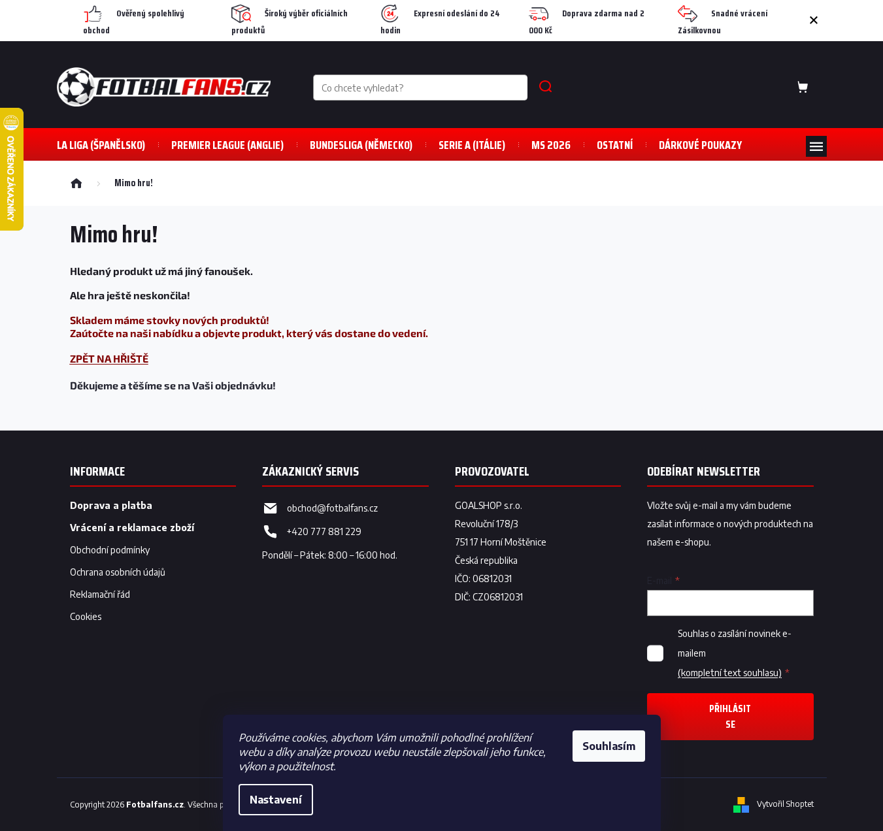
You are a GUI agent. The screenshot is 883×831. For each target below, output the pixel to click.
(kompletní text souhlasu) (730, 672)
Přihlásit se (730, 716)
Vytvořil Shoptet (785, 804)
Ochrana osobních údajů (117, 572)
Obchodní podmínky (110, 549)
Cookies (85, 616)
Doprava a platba (111, 505)
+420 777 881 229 (324, 531)
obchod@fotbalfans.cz (332, 507)
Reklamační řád (100, 594)
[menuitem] (101, 144)
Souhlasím (608, 746)
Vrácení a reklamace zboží (132, 527)
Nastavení (276, 799)
